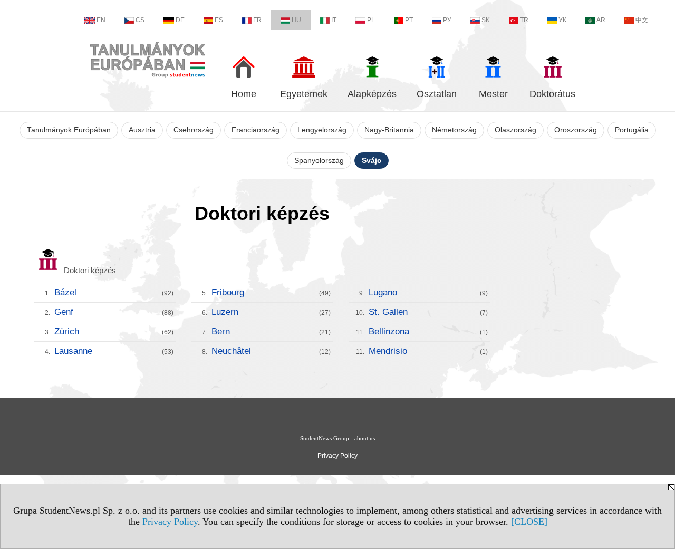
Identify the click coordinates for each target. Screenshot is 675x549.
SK (485, 20)
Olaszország (515, 130)
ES (219, 20)
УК (562, 20)
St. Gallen (428, 312)
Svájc (371, 161)
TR (524, 20)
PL (371, 20)
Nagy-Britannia (389, 130)
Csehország (193, 130)
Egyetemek (303, 94)
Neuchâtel (271, 351)
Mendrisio (428, 351)
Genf (113, 312)
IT (333, 20)
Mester (493, 94)
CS (140, 20)
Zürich (113, 331)
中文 (641, 20)
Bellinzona (428, 331)
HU (296, 20)
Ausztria (142, 130)
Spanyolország (319, 161)
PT (409, 20)
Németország (454, 130)
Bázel (113, 292)
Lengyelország (321, 130)
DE (180, 20)
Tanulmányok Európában (69, 130)
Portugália (632, 130)
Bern (271, 331)
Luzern (271, 312)
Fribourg (271, 292)
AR (600, 20)
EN (101, 20)
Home (243, 94)
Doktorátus (552, 94)
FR (257, 20)
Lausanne (113, 351)
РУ (447, 20)
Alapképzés (372, 94)
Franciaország (255, 130)
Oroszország (575, 130)
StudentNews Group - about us (337, 438)
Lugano (428, 292)
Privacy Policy (170, 521)
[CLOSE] (529, 521)
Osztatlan (437, 94)
